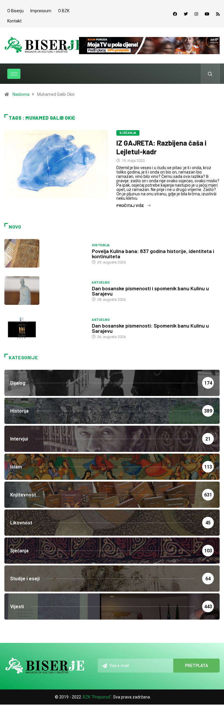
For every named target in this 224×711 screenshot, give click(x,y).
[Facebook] (175, 14)
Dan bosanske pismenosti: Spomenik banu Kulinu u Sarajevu (150, 328)
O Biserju (15, 10)
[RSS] (218, 14)
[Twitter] (186, 14)
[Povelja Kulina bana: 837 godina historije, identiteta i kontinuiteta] (45, 253)
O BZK (63, 10)
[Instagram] (196, 14)
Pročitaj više (130, 206)
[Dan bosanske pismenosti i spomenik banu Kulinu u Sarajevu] (45, 290)
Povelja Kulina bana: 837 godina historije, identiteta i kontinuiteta (153, 253)
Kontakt (14, 21)
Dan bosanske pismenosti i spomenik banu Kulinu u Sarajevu (150, 291)
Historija (101, 245)
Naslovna (21, 94)
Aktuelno (101, 282)
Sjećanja (127, 133)
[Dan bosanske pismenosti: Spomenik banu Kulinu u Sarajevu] (45, 328)
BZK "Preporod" (97, 697)
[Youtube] (207, 14)
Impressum (40, 10)
